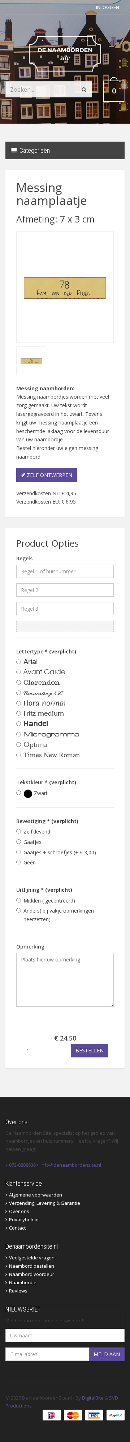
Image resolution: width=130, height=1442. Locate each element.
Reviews (18, 1290)
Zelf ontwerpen (48, 475)
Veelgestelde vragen (32, 1257)
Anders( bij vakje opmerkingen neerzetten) (58, 915)
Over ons (19, 1211)
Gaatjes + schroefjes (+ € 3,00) (59, 852)
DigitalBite (93, 1398)
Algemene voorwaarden (35, 1194)
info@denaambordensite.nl (70, 1165)
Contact (17, 1228)
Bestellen (89, 1050)
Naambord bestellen (31, 1266)
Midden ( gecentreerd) (49, 900)
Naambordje (22, 1282)
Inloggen (107, 7)
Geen (29, 862)
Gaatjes (32, 842)
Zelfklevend (36, 831)
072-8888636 (22, 1165)
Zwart (40, 793)
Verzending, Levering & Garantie (44, 1203)
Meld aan (107, 1354)
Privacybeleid (24, 1219)
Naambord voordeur (31, 1274)
